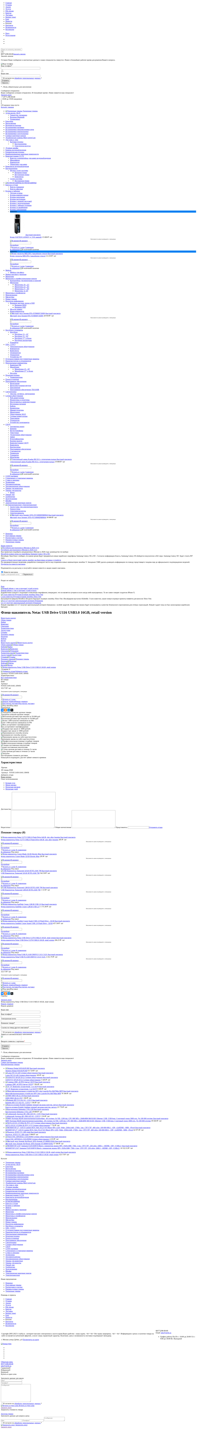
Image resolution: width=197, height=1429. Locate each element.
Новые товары (11, 1222)
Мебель (8, 1208)
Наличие (4, 661)
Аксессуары (5, 655)
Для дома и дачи (11, 1185)
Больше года (10, 783)
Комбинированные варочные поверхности (22, 1193)
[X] (11, 710)
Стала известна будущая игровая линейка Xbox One (21, 597)
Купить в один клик (26, 1406)
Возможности (10, 27)
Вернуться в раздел (8, 643)
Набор (3, 647)
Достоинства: (6, 809)
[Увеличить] (28, 667)
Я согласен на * (22, 1404)
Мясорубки (9, 1220)
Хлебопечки (10, 1267)
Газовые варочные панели (15, 1181)
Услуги (8, 9)
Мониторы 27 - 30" (22, 289)
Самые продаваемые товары (12, 1062)
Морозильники (11, 1218)
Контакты (9, 25)
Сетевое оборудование (14, 1244)
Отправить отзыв (155, 827)
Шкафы (8, 1271)
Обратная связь (7, 1362)
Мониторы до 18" (21, 291)
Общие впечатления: (63, 827)
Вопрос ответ (10, 17)
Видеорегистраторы (13, 1171)
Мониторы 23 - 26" (22, 287)
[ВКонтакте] (2, 710)
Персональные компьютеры (16, 1234)
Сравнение (29, 247)
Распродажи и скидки (13, 538)
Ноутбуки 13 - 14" (22, 334)
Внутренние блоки (22, 175)
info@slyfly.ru (166, 1333)
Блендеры (9, 1167)
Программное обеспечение (15, 1240)
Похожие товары (7, 659)
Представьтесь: (121, 827)
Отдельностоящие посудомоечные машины (22, 1230)
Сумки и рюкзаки (12, 1253)
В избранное (15, 249)
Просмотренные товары (10, 1064)
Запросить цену (21, 1425)
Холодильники (11, 1269)
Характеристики (7, 653)
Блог (7, 19)
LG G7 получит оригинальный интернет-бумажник (21, 603)
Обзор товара (6, 645)
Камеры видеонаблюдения (15, 1189)
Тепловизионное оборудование (17, 1259)
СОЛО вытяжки (11, 1249)
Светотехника (10, 1242)
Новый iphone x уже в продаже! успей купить (18, 590)
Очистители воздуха (23, 146)
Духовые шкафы (11, 1187)
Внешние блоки (21, 173)
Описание (5, 651)
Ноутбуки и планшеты (14, 1226)
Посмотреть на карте (31, 1340)
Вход (7, 33)
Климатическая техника (14, 1191)
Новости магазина (10, 572)
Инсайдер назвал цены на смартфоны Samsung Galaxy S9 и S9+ (25, 554)
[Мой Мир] (8, 710)
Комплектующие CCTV (14, 1195)
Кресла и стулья (11, 1203)
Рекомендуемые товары (14, 540)
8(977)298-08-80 (7, 1364)
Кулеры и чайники (12, 1205)
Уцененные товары (12, 542)
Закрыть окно (6, 95)
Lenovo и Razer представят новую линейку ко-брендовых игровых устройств (31, 560)
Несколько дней (11, 789)
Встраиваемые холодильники (16, 1179)
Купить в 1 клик (18, 247)
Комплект (5, 649)
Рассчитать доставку (27, 703)
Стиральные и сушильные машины (19, 1251)
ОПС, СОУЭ (10, 1228)
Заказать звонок (19, 54)
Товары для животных (14, 1261)
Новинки (9, 534)
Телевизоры (10, 1255)
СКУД (7, 1246)
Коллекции (9, 29)
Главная (8, 3)
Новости (8, 21)
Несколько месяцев (12, 787)
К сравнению (21, 850)
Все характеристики (9, 677)
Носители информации (14, 1224)
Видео (3, 665)
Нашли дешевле (21, 701)
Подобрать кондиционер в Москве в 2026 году (19, 550)
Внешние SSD (20, 307)
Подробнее (14, 245)
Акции (8, 7)
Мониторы (9, 1212)
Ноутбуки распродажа (23, 340)
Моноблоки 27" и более (24, 371)
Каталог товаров (7, 107)
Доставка (9, 15)
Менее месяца (10, 785)
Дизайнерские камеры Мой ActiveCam (20, 1183)
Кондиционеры (21, 144)
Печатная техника (12, 1236)
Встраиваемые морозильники (17, 1177)
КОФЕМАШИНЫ (12, 1201)
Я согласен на (22, 78)
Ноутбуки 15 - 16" (22, 336)
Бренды (8, 13)
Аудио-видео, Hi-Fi (12, 1164)
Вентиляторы (10, 1169)
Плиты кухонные (12, 1238)
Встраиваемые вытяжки (14, 1173)
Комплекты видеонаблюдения (17, 1197)
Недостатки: (5, 827)
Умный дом (9, 1265)
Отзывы (8, 5)
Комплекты (19, 177)
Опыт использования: (9, 779)
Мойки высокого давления (15, 1210)
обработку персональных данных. (27, 78)
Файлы (3, 663)
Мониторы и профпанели (15, 1216)
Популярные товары (13, 536)
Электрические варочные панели (18, 1273)
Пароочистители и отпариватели (18, 1232)
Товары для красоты (13, 1263)
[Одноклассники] (5, 710)
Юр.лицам (9, 11)
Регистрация (10, 35)
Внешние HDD (20, 305)
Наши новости (6, 546)
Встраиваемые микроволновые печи (19, 1175)
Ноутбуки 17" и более (23, 338)
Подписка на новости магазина (13, 564)
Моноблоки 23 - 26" (22, 369)
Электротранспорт (12, 1275)
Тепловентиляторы (12, 1257)
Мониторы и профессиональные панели (21, 1214)
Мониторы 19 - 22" (22, 285)
